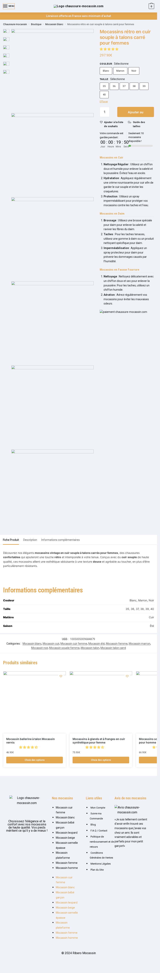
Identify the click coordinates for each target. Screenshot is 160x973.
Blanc (106, 70)
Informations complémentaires (60, 539)
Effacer (104, 101)
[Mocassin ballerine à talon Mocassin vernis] (34, 702)
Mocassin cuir (51, 643)
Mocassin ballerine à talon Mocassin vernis (30, 740)
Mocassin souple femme (64, 647)
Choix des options (35, 760)
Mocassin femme (117, 643)
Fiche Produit (11, 539)
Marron (120, 70)
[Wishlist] (61, 676)
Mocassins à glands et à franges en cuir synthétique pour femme (99, 740)
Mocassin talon (90, 647)
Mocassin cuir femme (73, 643)
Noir (134, 70)
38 (134, 86)
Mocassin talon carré (113, 647)
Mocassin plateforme (63, 855)
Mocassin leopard (66, 832)
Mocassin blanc (54, 24)
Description (30, 539)
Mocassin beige (65, 837)
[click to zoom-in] (52, 70)
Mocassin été (96, 643)
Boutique (36, 24)
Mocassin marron (139, 643)
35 (104, 86)
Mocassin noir (39, 647)
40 (104, 94)
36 (114, 86)
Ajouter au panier (135, 113)
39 (144, 86)
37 (124, 86)
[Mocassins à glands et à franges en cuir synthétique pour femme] (101, 702)
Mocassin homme (67, 867)
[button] (109, 49)
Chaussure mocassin (15, 24)
